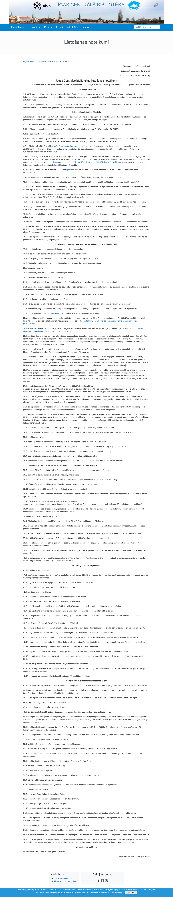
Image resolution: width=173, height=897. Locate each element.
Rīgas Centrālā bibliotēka (89, 4)
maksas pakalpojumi (51, 313)
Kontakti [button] (86, 27)
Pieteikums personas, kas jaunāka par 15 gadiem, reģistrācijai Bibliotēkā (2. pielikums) (84, 162)
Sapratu (131, 892)
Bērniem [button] (47, 27)
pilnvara (70, 170)
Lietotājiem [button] (34, 27)
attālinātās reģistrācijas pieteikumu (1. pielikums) (74, 146)
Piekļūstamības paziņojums (65, 881)
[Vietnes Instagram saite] (106, 880)
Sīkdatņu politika (61, 878)
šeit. (120, 892)
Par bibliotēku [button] (18, 27)
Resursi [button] (59, 27)
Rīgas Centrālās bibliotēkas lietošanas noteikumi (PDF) (46, 61)
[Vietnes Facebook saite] (102, 880)
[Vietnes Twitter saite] (98, 880)
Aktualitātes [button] (72, 27)
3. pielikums (29, 172)
